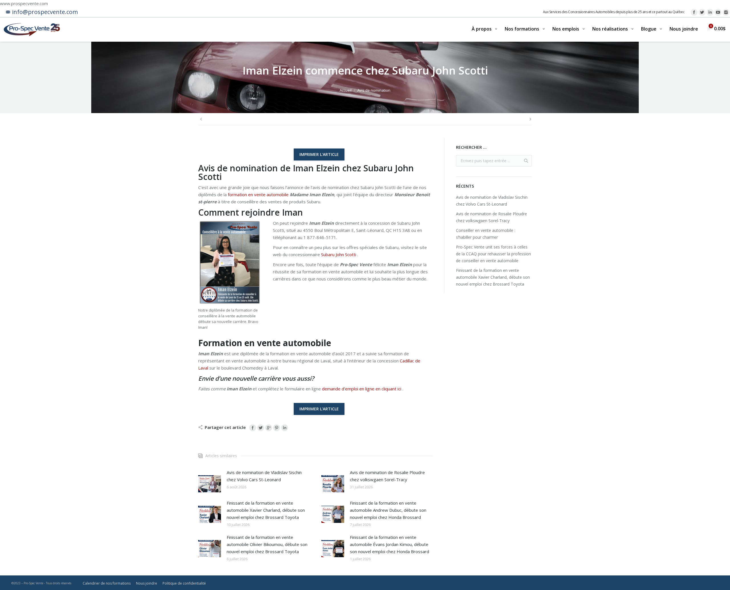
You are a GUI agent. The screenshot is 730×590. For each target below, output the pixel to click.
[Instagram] (726, 12)
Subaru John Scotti (338, 254)
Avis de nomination (373, 90)
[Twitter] (702, 12)
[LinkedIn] (710, 12)
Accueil (346, 90)
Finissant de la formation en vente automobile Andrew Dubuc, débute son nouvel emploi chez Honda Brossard (388, 510)
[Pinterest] (276, 427)
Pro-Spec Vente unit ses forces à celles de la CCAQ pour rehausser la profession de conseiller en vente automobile (493, 253)
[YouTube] (718, 12)
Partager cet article (225, 427)
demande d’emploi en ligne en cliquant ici (361, 389)
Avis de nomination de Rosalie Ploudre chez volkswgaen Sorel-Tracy (387, 475)
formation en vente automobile (258, 194)
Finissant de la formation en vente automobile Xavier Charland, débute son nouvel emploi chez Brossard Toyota (266, 510)
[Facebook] (694, 12)
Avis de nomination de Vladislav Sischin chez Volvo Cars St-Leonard (264, 475)
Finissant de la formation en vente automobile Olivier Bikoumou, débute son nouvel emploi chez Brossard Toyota (267, 544)
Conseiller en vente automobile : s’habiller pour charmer (485, 234)
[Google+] (268, 427)
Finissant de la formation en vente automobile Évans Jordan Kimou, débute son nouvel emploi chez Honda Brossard (389, 544)
